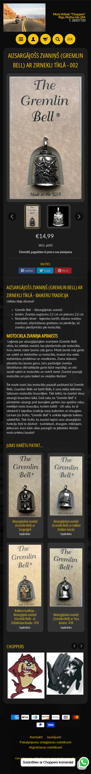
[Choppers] (24, 17)
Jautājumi (54, 737)
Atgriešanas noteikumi (45, 747)
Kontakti (36, 737)
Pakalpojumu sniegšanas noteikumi (45, 742)
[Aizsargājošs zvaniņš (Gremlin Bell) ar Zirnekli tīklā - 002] (32, 216)
